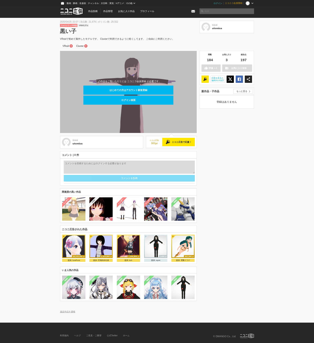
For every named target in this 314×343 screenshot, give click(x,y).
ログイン (218, 3)
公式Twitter (112, 335)
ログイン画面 (128, 100)
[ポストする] (230, 79)
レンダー (66, 201)
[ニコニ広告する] (205, 79)
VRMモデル (83, 25)
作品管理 (108, 11)
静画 (75, 3)
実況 (111, 3)
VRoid (66, 46)
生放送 (82, 3)
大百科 (104, 3)
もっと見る (241, 91)
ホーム (126, 335)
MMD (175, 201)
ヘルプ (77, 335)
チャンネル (93, 3)
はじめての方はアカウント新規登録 (128, 90)
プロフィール (147, 11)
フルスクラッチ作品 (69, 25)
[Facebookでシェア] (239, 79)
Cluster (80, 46)
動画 (69, 3)
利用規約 (64, 335)
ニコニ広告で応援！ (182, 142)
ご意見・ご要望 (93, 335)
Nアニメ (120, 3)
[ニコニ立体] (247, 336)
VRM (93, 201)
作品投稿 (93, 11)
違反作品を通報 (67, 311)
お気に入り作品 (126, 11)
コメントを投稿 (129, 178)
